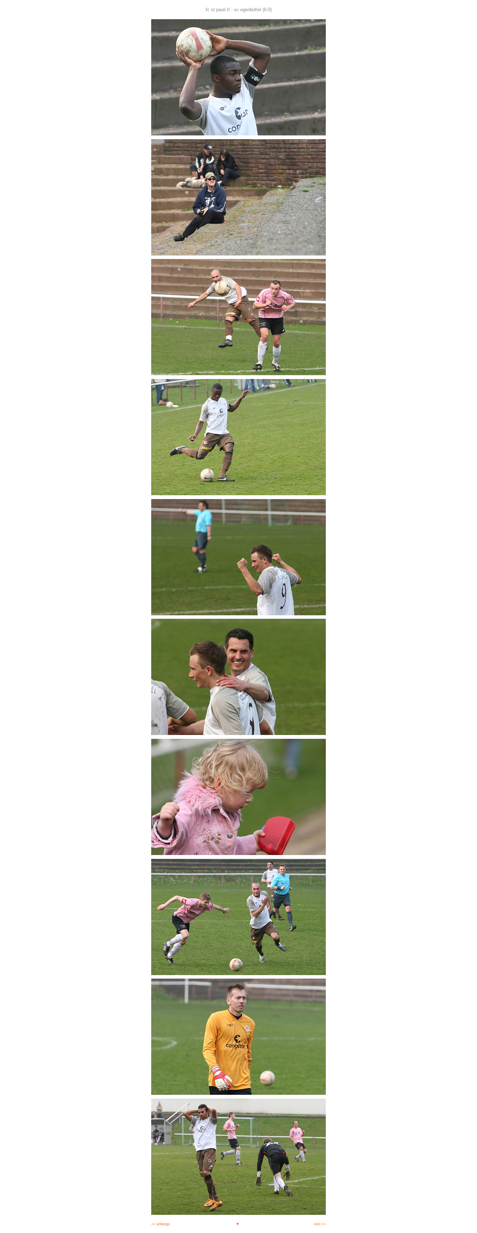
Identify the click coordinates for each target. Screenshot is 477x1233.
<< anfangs (160, 1224)
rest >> (320, 1224)
